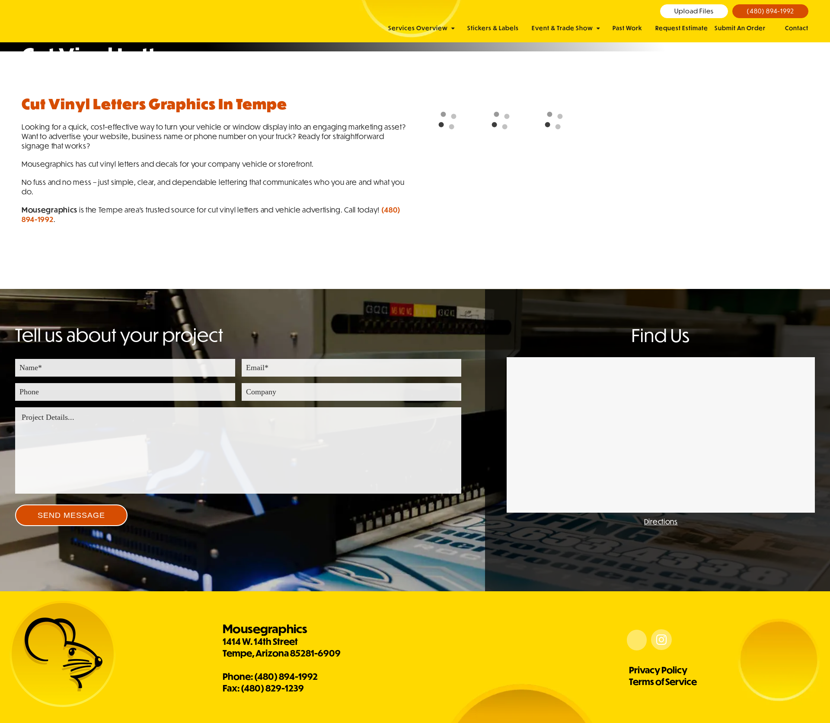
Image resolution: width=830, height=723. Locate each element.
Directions (661, 521)
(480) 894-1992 (770, 11)
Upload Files (694, 11)
